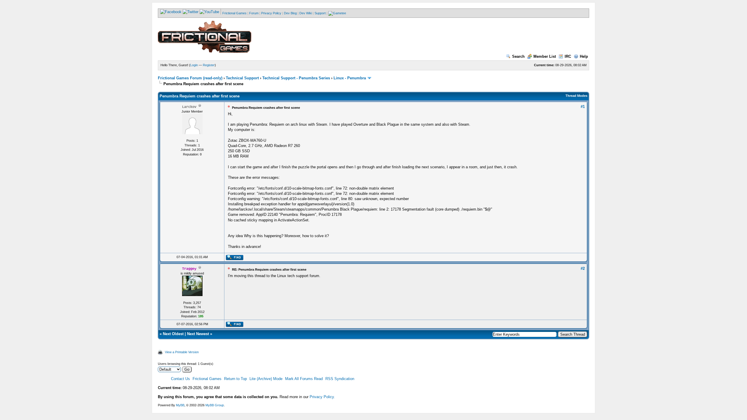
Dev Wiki (305, 13)
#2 (583, 268)
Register (209, 65)
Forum (254, 13)
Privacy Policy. (322, 397)
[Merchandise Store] (337, 13)
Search (518, 56)
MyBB (180, 405)
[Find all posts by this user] (234, 259)
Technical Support (242, 78)
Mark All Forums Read (304, 379)
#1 (583, 106)
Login (194, 65)
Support (320, 13)
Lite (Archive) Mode (265, 379)
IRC (568, 56)
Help (584, 56)
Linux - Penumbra (350, 78)
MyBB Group (214, 405)
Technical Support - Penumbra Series (296, 78)
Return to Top (235, 379)
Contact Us (180, 379)
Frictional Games (234, 13)
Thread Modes (576, 95)
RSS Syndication (339, 379)
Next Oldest (173, 334)
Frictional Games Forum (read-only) (190, 78)
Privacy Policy (271, 13)
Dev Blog (290, 13)
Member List (544, 56)
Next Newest (198, 334)
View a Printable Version (182, 352)
